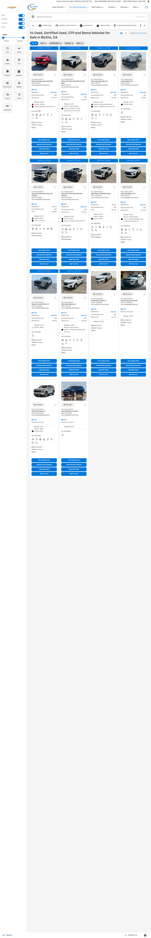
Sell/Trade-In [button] (97, 7)
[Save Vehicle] (55, 75)
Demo (3, 27)
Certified (4, 19)
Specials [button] (123, 7)
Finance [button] (111, 7)
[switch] (13, 15)
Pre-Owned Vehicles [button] (77, 7)
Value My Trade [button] (44, 149)
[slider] (3, 38)
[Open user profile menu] (148, 1)
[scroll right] (144, 25)
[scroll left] (33, 25)
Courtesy (4, 23)
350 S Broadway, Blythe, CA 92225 (108, 1)
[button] (146, 7)
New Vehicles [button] (57, 7)
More (135, 7)
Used (3, 15)
